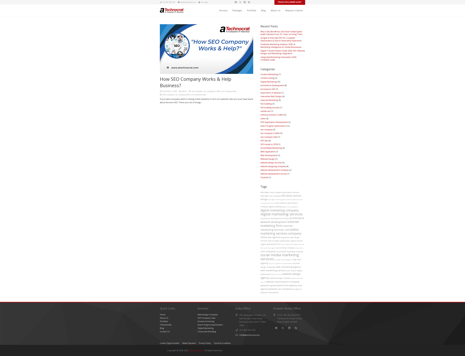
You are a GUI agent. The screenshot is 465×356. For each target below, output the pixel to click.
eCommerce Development (272, 85)
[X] (240, 2)
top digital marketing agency (283, 260)
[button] (229, 10)
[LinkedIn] (244, 2)
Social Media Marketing (271, 148)
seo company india (228, 91)
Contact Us (165, 331)
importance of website (270, 92)
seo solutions (299, 248)
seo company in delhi (211, 91)
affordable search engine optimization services (279, 192)
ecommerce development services (274, 218)
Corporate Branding (207, 331)
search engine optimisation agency (282, 241)
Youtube (264, 177)
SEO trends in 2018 (269, 144)
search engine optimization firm (291, 244)
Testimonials (166, 324)
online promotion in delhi (271, 114)
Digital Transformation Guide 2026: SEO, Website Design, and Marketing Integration (282, 52)
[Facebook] (236, 2)
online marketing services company (280, 231)
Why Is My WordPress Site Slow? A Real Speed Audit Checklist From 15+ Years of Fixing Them (281, 33)
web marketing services (273, 270)
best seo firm (271, 203)
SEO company (168, 94)
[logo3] (172, 10)
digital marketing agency (290, 207)
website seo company (280, 288)
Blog (162, 328)
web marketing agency (288, 266)
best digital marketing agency (277, 199)
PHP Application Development (274, 122)
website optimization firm (274, 285)
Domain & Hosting (206, 321)
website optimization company (282, 281)
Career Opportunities (169, 343)
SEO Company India (206, 318)
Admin (184, 91)
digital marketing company (279, 210)
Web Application (267, 151)
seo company (197, 91)
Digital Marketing (268, 81)
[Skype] (249, 2)
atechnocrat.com (196, 350)
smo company (268, 251)
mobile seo (265, 111)
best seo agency (292, 199)
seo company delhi (182, 94)
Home (162, 314)
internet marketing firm (279, 224)
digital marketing (275, 206)
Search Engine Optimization (273, 126)
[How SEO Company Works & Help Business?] (206, 49)
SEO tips (264, 140)
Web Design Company (208, 314)
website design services (271, 162)
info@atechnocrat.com (249, 335)
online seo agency (270, 237)
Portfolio (164, 321)
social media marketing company (289, 251)
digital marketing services (281, 214)
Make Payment (189, 343)
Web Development (268, 155)
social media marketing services (279, 256)
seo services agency (270, 248)
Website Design (267, 159)
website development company (274, 170)
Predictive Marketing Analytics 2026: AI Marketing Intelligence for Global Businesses (280, 45)
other (263, 118)
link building (266, 103)
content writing (267, 78)
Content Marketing (269, 74)
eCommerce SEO (267, 89)
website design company (280, 278)
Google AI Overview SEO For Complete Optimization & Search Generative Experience (281, 39)
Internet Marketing (269, 100)
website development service (273, 173)
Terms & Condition (222, 343)
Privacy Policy (205, 343)
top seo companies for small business (280, 263)
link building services (269, 107)
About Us (164, 318)
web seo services (276, 274)
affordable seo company (270, 196)
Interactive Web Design (271, 96)
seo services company (285, 248)
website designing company (273, 166)
